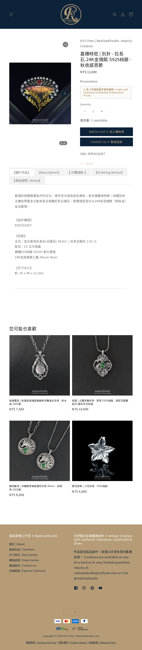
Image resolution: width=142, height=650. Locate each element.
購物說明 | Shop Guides (24, 560)
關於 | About (17, 544)
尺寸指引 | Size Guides (23, 555)
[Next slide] (65, 93)
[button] (11, 14)
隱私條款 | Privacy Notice (73, 642)
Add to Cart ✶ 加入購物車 (106, 132)
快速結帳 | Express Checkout (27, 570)
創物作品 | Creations (22, 549)
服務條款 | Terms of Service (41, 642)
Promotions (89, 81)
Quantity (85, 104)
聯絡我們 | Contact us (22, 565)
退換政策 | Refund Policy (102, 642)
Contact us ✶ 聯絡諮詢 (106, 142)
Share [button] (89, 163)
